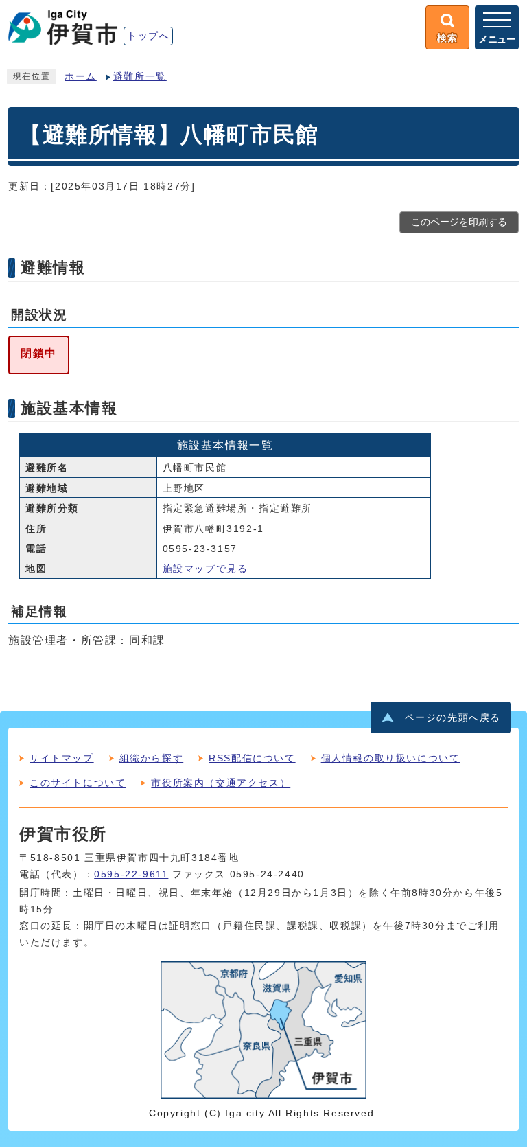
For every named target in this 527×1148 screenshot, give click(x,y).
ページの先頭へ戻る (453, 718)
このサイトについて (78, 782)
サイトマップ (62, 758)
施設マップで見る (205, 569)
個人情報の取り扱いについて (390, 758)
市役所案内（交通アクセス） (220, 782)
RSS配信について (252, 758)
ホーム (81, 76)
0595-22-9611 (131, 874)
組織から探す (151, 758)
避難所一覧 (140, 76)
